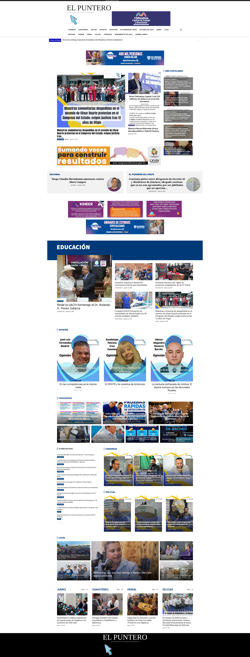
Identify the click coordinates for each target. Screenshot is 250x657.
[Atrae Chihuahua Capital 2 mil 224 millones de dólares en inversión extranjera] (144, 83)
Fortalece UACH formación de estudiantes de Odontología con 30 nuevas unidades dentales (131, 313)
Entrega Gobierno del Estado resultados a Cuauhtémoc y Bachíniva (105, 620)
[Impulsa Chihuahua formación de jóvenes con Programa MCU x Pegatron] (73, 570)
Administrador (152, 191)
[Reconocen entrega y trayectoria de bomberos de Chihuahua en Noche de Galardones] (171, 413)
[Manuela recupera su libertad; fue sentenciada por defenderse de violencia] (176, 550)
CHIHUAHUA (128, 93)
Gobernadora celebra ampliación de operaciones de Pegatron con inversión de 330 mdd (71, 620)
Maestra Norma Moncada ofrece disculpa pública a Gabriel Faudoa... (144, 129)
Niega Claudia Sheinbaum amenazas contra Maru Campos (78, 180)
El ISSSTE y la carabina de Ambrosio (125, 384)
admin (66, 139)
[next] (200, 40)
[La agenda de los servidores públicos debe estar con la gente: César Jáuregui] (73, 550)
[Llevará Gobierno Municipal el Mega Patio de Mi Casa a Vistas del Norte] (73, 434)
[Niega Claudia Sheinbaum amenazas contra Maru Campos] (114, 184)
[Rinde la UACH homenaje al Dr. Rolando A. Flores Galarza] (84, 278)
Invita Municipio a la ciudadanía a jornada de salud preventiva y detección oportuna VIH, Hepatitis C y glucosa (76, 461)
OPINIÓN (78, 380)
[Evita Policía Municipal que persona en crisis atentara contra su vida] (117, 514)
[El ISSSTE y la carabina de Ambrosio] (125, 357)
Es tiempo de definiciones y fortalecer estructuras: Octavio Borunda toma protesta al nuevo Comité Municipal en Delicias (176, 621)
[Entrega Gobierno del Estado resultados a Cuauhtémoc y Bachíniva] (107, 604)
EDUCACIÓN (60, 139)
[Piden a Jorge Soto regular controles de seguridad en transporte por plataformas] (118, 469)
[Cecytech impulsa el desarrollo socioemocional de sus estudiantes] (134, 271)
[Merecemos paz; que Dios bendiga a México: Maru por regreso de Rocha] (125, 560)
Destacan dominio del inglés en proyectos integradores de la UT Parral (172, 283)
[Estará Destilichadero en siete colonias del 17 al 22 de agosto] (79, 413)
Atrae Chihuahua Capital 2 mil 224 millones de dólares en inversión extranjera (144, 99)
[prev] (196, 40)
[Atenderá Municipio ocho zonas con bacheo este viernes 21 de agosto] (176, 434)
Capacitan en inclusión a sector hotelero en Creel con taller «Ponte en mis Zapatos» (141, 620)
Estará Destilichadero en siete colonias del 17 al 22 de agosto (75, 455)
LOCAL (59, 511)
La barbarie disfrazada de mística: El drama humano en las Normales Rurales (172, 387)
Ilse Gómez (73, 185)
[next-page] (61, 523)
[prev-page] (58, 523)
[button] (181, 29)
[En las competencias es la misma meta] (78, 357)
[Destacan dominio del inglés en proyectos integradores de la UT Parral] (174, 271)
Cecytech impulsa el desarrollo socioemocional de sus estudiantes (131, 283)
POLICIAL (109, 520)
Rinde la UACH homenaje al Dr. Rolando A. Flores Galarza (82, 40)
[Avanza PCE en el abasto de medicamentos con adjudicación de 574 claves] (176, 570)
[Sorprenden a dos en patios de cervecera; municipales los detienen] (179, 514)
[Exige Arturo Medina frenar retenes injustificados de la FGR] (178, 469)
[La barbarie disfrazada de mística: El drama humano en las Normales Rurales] (172, 357)
